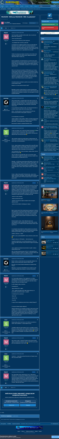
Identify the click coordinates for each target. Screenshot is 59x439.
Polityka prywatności (30, 431)
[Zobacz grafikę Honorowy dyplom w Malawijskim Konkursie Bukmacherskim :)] (49, 207)
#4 (37, 182)
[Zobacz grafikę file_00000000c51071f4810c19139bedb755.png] (49, 223)
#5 (37, 258)
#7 (37, 319)
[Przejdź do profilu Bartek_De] (42, 107)
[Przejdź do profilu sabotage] (6, 102)
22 (6, 43)
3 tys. (6, 139)
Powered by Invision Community (29, 432)
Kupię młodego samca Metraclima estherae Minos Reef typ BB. (50, 178)
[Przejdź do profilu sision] (6, 132)
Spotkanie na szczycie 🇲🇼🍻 (46, 199)
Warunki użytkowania (17, 437)
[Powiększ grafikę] (26, 134)
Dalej (6, 28)
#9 (37, 353)
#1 (37, 32)
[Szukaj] (57, 6)
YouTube (26, 6)
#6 (37, 275)
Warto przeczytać (47, 50)
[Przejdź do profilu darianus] (42, 72)
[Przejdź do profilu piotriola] (42, 59)
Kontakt (21, 6)
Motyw (23, 431)
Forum (2, 6)
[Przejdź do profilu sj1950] (42, 174)
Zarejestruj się (55, 2)
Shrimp (45, 97)
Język (18, 431)
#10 (37, 372)
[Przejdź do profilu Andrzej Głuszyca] (42, 42)
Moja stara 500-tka (49, 246)
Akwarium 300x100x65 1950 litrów (50, 86)
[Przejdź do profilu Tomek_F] (42, 127)
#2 (37, 98)
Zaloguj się (28, 405)
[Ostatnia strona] (8, 28)
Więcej (35, 6)
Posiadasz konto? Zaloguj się (44, 2)
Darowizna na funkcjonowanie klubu (48, 28)
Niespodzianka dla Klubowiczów (48, 24)
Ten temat (53, 6)
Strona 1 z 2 (13, 28)
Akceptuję (56, 436)
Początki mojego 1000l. (50, 240)
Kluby (31, 6)
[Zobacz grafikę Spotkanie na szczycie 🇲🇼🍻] (49, 193)
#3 (37, 128)
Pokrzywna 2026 (45, 21)
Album (17, 6)
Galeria (7, 6)
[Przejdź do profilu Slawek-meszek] (42, 157)
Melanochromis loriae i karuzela (52, 251)
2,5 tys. (6, 109)
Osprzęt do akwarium (17, 23)
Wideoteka (12, 6)
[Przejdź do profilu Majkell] (2, 23)
